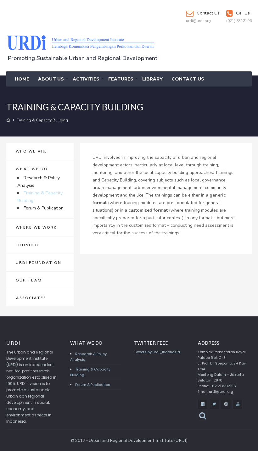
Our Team (29, 280)
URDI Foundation (38, 262)
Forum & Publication (44, 208)
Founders (28, 245)
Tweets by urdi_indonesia (157, 351)
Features (120, 79)
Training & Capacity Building (40, 196)
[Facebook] (203, 404)
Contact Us (207, 12)
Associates (31, 297)
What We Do (32, 168)
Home (22, 79)
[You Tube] (238, 404)
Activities (86, 79)
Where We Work (36, 227)
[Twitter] (214, 404)
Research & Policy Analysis (38, 181)
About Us (51, 79)
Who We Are (31, 151)
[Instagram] (226, 404)
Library (152, 79)
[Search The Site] (203, 416)
